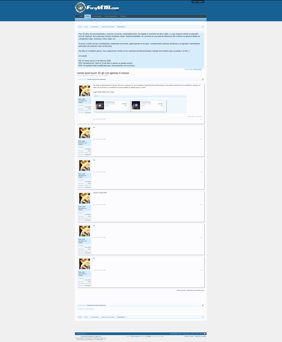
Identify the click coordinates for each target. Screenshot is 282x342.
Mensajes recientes (82, 19)
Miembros (123, 16)
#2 (201, 139)
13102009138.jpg (145, 102)
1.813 (89, 108)
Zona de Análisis (97, 16)
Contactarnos (186, 333)
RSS (204, 334)
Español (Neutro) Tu (81, 333)
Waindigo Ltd (101, 339)
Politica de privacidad (200, 336)
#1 (201, 119)
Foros (87, 16)
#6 (201, 270)
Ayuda (192, 333)
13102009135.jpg (109, 102)
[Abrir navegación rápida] (203, 26)
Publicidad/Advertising (175, 333)
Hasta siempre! (197, 69)
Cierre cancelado (189, 69)
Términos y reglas (189, 336)
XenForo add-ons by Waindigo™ (85, 339)
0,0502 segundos (135, 336)
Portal (81, 16)
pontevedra (88, 112)
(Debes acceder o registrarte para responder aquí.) (190, 290)
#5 (201, 237)
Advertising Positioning (87, 336)
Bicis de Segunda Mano (111, 16)
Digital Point (98, 336)
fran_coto (98, 75)
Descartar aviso (202, 33)
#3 (201, 172)
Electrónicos (85, 75)
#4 (201, 204)
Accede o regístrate (198, 1)
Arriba (201, 333)
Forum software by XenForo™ (90, 338)
